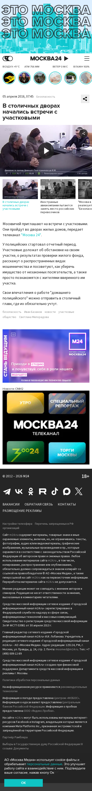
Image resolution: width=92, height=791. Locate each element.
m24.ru (13, 535)
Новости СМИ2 (13, 389)
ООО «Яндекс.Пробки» (39, 711)
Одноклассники (31, 491)
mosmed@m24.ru (67, 649)
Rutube (43, 491)
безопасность (12, 312)
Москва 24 (46, 58)
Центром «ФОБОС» (66, 698)
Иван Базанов (33, 312)
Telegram (7, 491)
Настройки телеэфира (17, 524)
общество (9, 317)
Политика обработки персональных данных (31, 680)
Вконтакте (19, 491)
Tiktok (54, 491)
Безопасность (45, 97)
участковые (66, 312)
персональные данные (44, 764)
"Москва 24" (31, 235)
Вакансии (11, 504)
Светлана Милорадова (34, 317)
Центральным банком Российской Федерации (41, 704)
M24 (26, 476)
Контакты (67, 504)
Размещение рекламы (22, 510)
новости (50, 312)
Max (66, 491)
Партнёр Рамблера (15, 737)
